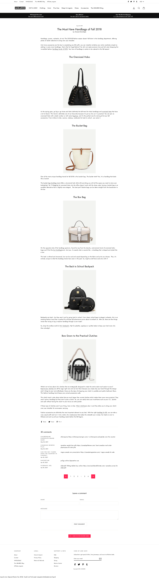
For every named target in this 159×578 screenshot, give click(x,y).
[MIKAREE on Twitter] (79, 564)
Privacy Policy (37, 558)
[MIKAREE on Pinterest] (83, 564)
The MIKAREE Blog (40, 1)
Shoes (77, 8)
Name (43, 499)
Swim (49, 8)
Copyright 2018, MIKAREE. (79, 569)
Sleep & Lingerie (67, 8)
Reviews (56, 566)
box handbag (57, 250)
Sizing (55, 560)
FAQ (55, 555)
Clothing (42, 8)
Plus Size (56, 8)
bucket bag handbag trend (51, 183)
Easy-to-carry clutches (47, 389)
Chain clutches (80, 406)
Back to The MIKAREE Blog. (80, 535)
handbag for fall (102, 413)
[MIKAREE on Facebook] (75, 564)
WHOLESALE (29, 1)
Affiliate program (51, 1)
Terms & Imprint (38, 555)
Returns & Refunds (39, 560)
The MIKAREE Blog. (97, 8)
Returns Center (58, 563)
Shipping (56, 558)
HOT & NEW (33, 8)
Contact (22, 1)
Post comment (79, 524)
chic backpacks (64, 326)
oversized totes (107, 112)
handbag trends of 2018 (60, 49)
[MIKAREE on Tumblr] (87, 564)
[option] (36, 15)
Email (82, 499)
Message (44, 508)
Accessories (85, 8)
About (15, 1)
